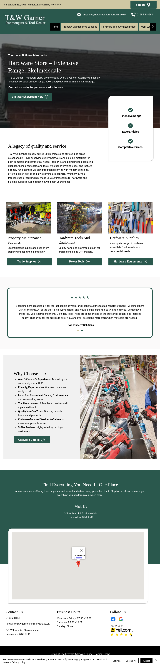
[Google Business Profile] (121, 619)
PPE (59, 161)
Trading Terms (102, 654)
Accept (146, 660)
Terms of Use (57, 654)
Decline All (131, 660)
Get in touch (34, 181)
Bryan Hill (103, 321)
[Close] (156, 661)
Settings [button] (116, 660)
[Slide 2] (82, 330)
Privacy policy (18, 662)
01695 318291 (145, 14)
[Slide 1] (78, 330)
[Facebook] (113, 619)
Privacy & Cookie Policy (79, 654)
